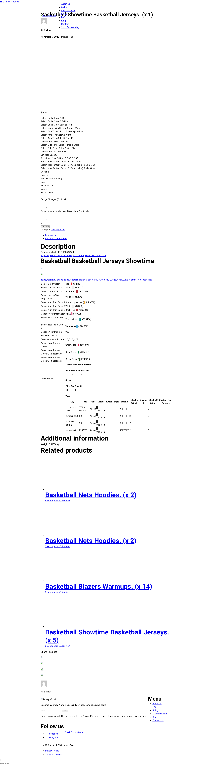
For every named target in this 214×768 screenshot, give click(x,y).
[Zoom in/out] (8, 763)
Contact (65, 24)
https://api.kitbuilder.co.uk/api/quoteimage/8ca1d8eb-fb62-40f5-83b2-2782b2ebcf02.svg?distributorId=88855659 (96, 279)
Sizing (64, 14)
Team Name (47, 192)
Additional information (56, 238)
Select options (52, 500)
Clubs (64, 7)
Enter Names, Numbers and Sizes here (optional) (65, 211)
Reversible (46, 185)
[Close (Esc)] (1, 763)
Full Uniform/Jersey (50, 178)
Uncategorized (58, 229)
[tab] (109, 235)
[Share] (3, 763)
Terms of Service (53, 754)
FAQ (63, 17)
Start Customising (70, 27)
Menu (155, 699)
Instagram (53, 737)
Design (44, 171)
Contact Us (158, 720)
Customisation (68, 10)
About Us (65, 4)
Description (50, 235)
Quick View (65, 500)
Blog (63, 20)
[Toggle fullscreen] (5, 763)
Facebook (53, 733)
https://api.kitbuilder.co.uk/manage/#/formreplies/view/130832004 (73, 255)
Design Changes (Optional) (54, 199)
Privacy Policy (52, 750)
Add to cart (45, 226)
